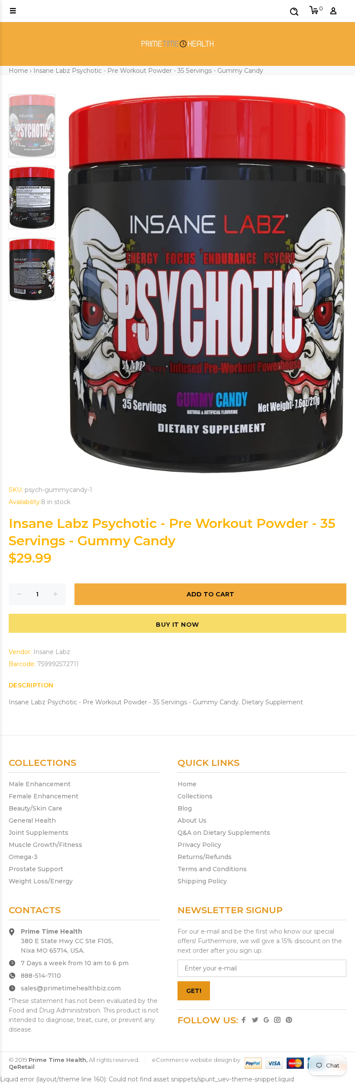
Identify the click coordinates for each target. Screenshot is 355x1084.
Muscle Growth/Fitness (45, 845)
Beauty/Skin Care (35, 808)
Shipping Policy (202, 881)
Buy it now (177, 624)
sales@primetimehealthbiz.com (71, 988)
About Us (192, 820)
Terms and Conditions (212, 869)
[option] (32, 130)
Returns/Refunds (205, 857)
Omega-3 (23, 857)
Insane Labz (51, 652)
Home (18, 71)
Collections (195, 796)
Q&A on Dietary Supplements (224, 833)
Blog (185, 808)
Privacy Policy (199, 845)
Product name (75, 1049)
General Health (32, 820)
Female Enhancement (43, 796)
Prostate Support (36, 869)
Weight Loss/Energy (41, 881)
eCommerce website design (192, 1059)
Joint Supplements (38, 833)
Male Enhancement (40, 784)
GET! (193, 991)
